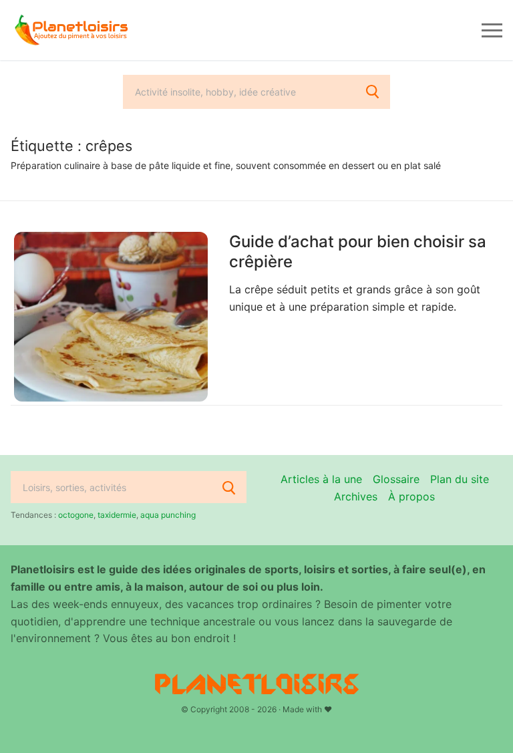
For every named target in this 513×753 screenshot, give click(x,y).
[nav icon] (492, 30)
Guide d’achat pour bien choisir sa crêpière (357, 251)
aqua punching (168, 515)
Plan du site (459, 479)
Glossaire (396, 479)
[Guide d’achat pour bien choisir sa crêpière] (111, 317)
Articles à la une (321, 479)
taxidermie (117, 515)
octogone (76, 515)
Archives (355, 496)
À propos (411, 496)
